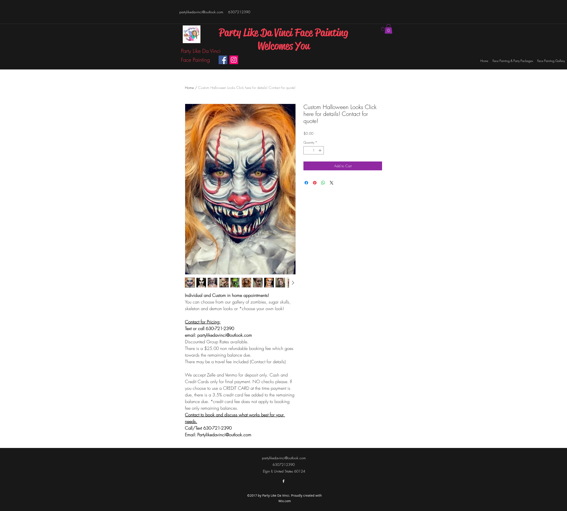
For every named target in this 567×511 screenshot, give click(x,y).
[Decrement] (307, 150)
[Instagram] (233, 60)
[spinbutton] (314, 150)
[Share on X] (331, 182)
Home (189, 87)
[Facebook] (223, 60)
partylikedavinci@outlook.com (201, 12)
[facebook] (283, 481)
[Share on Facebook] (306, 182)
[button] (388, 29)
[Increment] (320, 150)
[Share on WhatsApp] (323, 182)
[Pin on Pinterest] (314, 182)
